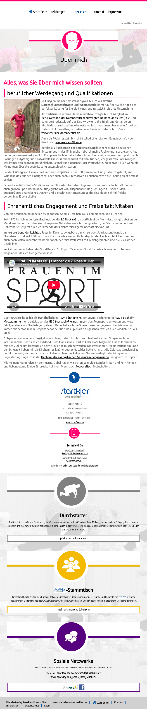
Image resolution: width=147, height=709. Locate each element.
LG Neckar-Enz (70, 219)
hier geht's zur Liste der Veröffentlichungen (78, 465)
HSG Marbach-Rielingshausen (68, 321)
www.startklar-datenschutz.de (60, 132)
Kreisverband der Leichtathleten (28, 232)
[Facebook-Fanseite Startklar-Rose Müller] (81, 687)
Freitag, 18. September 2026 (75, 453)
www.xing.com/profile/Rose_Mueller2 (76, 677)
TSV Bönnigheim (70, 317)
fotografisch (84, 366)
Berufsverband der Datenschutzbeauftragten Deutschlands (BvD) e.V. (85, 117)
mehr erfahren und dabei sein (74, 609)
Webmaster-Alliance (69, 142)
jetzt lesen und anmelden (73, 538)
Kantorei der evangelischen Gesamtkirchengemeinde (75, 357)
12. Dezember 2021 (75, 461)
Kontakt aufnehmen (75, 422)
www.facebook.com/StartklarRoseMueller (79, 673)
